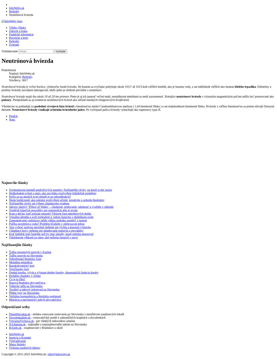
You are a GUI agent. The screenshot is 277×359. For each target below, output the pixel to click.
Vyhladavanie (10, 51)
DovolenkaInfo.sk (20, 317)
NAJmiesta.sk (17, 324)
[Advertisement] (115, 150)
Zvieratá (14, 44)
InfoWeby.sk (16, 334)
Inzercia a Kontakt (20, 337)
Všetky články (17, 27)
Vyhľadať (61, 51)
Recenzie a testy (18, 37)
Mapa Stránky (17, 344)
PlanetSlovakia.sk (19, 314)
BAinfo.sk (15, 327)
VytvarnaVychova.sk (21, 321)
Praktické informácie (21, 34)
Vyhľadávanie (17, 341)
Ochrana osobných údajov (24, 347)
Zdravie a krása (18, 31)
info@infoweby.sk (59, 354)
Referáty (14, 41)
